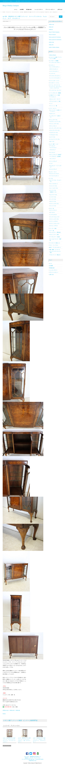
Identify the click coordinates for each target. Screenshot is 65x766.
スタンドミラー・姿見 (54, 234)
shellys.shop (51, 42)
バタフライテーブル (54, 132)
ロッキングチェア (53, 169)
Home (4, 713)
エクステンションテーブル (55, 121)
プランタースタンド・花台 (55, 101)
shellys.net (12, 710)
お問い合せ (60, 9)
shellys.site (51, 44)
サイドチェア (52, 152)
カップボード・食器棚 (53, 60)
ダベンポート (52, 212)
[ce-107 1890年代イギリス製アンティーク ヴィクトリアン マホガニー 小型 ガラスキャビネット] (24, 733)
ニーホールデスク (53, 214)
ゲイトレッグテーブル (54, 123)
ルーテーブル (52, 137)
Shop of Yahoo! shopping (54, 32)
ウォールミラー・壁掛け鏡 (55, 232)
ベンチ (51, 163)
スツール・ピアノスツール (54, 85)
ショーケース (52, 73)
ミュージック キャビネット (55, 77)
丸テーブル (52, 141)
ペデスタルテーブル (54, 134)
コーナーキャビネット (54, 71)
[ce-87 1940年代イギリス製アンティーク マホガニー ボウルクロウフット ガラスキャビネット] (40, 733)
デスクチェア (53, 149)
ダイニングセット (53, 125)
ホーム (15, 9)
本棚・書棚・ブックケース (54, 249)
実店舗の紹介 (29, 9)
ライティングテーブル (54, 203)
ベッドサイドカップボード (55, 62)
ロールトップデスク (54, 225)
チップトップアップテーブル (55, 128)
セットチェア (53, 158)
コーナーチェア (53, 147)
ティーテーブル (53, 199)
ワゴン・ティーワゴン (53, 245)
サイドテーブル (53, 190)
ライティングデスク (54, 221)
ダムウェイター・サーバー (55, 99)
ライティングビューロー (55, 223)
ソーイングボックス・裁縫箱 (55, 92)
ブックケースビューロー (55, 216)
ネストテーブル (53, 201)
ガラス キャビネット (15, 11)
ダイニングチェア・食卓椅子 (55, 154)
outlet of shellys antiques (54, 47)
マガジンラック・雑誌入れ (55, 254)
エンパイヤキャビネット (55, 66)
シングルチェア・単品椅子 (55, 156)
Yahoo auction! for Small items (55, 39)
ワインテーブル (53, 205)
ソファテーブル (53, 196)
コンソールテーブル (54, 188)
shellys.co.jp (6, 710)
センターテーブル (53, 194)
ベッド (51, 103)
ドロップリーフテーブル (55, 130)
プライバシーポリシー (50, 9)
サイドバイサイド (53, 210)
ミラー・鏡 (51, 230)
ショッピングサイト (38, 9)
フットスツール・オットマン (55, 90)
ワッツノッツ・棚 (53, 105)
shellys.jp (18, 710)
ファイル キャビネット (54, 175)
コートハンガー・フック (54, 80)
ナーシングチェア (53, 161)
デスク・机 (51, 208)
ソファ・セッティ (52, 108)
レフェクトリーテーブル (55, 139)
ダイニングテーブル (53, 119)
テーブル (51, 178)
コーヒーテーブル (53, 185)
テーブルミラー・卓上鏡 (55, 236)
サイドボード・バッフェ (54, 82)
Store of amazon (52, 34)
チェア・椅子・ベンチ (53, 144)
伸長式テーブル (53, 192)
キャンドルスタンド (54, 183)
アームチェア (52, 145)
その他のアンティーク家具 (54, 95)
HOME (4, 11)
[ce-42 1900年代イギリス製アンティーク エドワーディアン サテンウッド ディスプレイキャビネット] (9, 733)
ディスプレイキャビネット (55, 75)
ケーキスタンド (53, 96)
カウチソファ (52, 113)
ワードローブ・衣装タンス (54, 242)
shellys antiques (6, 21)
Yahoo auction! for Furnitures (55, 37)
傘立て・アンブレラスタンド (55, 247)
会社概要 (22, 9)
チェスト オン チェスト (54, 173)
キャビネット (8, 11)
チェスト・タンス (52, 171)
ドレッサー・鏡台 (52, 228)
